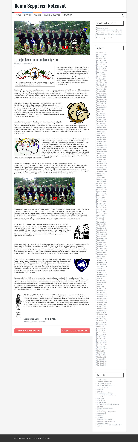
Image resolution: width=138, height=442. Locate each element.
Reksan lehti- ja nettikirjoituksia (106, 412)
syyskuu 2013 (101, 268)
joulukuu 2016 (101, 212)
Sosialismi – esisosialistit (104, 419)
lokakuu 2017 (101, 196)
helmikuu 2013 (101, 276)
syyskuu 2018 (101, 175)
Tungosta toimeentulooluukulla (75, 331)
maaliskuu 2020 (102, 145)
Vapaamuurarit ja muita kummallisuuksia (109, 425)
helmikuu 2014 (101, 264)
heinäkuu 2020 (101, 137)
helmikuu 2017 (101, 208)
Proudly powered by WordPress (22, 438)
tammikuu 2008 (102, 321)
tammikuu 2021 (102, 125)
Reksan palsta (41, 321)
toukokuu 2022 (101, 95)
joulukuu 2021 (101, 105)
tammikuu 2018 (102, 190)
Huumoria (100, 391)
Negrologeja (101, 410)
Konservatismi (101, 402)
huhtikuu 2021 (101, 119)
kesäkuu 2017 (101, 202)
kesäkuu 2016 (101, 224)
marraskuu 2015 (102, 238)
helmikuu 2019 (101, 165)
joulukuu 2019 (101, 149)
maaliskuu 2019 (102, 163)
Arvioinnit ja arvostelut (52, 15)
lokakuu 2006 (101, 351)
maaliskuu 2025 (102, 53)
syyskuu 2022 (101, 91)
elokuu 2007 (101, 331)
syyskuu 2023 (101, 75)
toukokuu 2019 (101, 159)
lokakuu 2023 (101, 73)
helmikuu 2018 (101, 188)
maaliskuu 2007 (102, 341)
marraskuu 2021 (102, 107)
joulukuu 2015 (101, 236)
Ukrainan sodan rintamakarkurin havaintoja (110, 30)
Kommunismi (101, 400)
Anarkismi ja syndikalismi (104, 381)
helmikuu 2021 (101, 123)
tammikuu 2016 (102, 234)
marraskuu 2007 (102, 325)
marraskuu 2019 (102, 151)
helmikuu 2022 (101, 101)
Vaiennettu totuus (102, 28)
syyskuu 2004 (101, 359)
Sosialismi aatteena (103, 423)
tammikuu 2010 (102, 300)
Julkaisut (100, 397)
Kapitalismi (100, 398)
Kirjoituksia (28, 15)
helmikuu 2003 (101, 361)
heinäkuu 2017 (101, 200)
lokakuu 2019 (101, 153)
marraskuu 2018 (102, 171)
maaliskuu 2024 (102, 63)
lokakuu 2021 (101, 109)
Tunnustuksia (67, 15)
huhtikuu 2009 (101, 306)
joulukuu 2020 (101, 127)
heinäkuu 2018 (101, 180)
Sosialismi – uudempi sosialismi (106, 421)
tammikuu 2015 (102, 250)
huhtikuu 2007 (101, 339)
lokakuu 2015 (101, 240)
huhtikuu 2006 (101, 357)
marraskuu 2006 (102, 349)
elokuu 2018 (101, 177)
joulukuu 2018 (101, 169)
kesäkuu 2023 (101, 77)
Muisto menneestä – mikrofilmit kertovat (109, 32)
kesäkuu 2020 (101, 139)
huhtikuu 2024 (101, 61)
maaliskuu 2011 (102, 290)
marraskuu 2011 (102, 282)
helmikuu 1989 (101, 365)
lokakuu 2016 (101, 216)
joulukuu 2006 (101, 347)
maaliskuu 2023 (102, 83)
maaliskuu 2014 (102, 262)
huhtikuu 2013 (101, 272)
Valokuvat (37, 15)
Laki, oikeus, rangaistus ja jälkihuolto (108, 404)
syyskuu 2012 (101, 278)
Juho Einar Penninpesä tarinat (106, 395)
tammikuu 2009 (102, 310)
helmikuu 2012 (101, 280)
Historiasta (100, 389)
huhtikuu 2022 (101, 97)
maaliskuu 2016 (102, 230)
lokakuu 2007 (101, 327)
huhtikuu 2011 (101, 288)
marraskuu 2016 (102, 214)
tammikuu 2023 (102, 87)
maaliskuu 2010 (102, 296)
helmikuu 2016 (101, 232)
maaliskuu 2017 (102, 206)
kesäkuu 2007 (101, 335)
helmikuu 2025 (101, 55)
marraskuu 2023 (102, 71)
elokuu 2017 (101, 198)
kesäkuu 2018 (101, 181)
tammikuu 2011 (102, 294)
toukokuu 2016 (101, 226)
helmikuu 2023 (101, 85)
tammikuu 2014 (102, 266)
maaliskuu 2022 (102, 99)
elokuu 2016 (101, 220)
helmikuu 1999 (101, 363)
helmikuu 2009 (101, 308)
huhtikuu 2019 (101, 161)
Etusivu (18, 15)
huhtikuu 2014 (101, 260)
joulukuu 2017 (101, 192)
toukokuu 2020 (101, 141)
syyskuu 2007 (101, 329)
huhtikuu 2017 (101, 204)
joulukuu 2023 (101, 69)
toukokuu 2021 (101, 117)
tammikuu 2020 (102, 147)
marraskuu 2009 (102, 302)
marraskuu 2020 (102, 129)
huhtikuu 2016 (101, 228)
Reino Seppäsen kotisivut (40, 5)
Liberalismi (100, 406)
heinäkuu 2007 (101, 333)
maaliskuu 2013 (102, 274)
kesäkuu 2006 (101, 353)
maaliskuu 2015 (102, 246)
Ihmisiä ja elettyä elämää (104, 393)
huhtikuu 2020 (101, 143)
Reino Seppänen (28, 63)
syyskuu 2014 (101, 258)
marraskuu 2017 (102, 194)
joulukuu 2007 (101, 323)
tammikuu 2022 (102, 103)
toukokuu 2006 (101, 355)
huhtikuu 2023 (101, 81)
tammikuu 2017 (102, 210)
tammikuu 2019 (102, 167)
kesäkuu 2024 (101, 57)
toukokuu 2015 (101, 242)
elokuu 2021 (101, 111)
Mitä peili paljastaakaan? (104, 38)
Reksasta (100, 415)
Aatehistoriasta (102, 380)
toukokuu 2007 (101, 337)
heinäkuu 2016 (101, 222)
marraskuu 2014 (102, 254)
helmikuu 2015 (101, 248)
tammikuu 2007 (102, 345)
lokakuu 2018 (101, 173)
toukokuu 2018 (101, 184)
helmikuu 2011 (101, 292)
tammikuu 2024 (102, 67)
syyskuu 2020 (101, 133)
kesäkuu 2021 (101, 115)
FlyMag (39, 438)
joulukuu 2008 (101, 313)
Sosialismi (100, 417)
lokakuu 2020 (101, 131)
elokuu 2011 (101, 286)
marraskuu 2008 (102, 314)
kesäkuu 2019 (101, 157)
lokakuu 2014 (101, 256)
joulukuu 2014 (101, 252)
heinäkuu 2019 (101, 155)
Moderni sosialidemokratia (105, 408)
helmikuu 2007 (101, 343)
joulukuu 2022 (101, 89)
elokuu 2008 (101, 316)
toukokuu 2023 (101, 79)
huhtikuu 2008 (101, 319)
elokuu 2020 (101, 135)
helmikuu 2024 (101, 65)
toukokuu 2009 (101, 304)
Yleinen (99, 427)
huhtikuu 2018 (101, 186)
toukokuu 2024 (101, 59)
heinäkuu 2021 (101, 113)
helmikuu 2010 (101, 298)
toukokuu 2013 (101, 270)
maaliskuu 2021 (102, 121)
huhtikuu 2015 (101, 244)
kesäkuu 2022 (101, 93)
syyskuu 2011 (101, 284)
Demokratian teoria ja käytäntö (28, 331)
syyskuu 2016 (101, 218)
